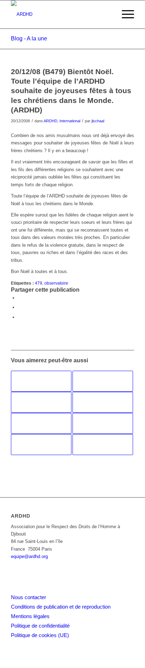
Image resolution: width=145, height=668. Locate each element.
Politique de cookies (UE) (40, 635)
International (69, 121)
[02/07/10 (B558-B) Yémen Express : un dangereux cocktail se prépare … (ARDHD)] (41, 444)
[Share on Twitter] (19, 317)
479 (38, 283)
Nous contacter (28, 597)
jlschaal (98, 121)
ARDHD (50, 121)
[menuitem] (124, 14)
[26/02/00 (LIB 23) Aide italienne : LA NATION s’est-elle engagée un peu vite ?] (41, 402)
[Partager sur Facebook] (19, 297)
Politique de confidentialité (40, 626)
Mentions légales (30, 616)
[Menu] (124, 14)
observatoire (56, 283)
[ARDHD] (60, 14)
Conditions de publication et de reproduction (61, 607)
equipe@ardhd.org (29, 556)
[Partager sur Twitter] (19, 307)
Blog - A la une (29, 38)
